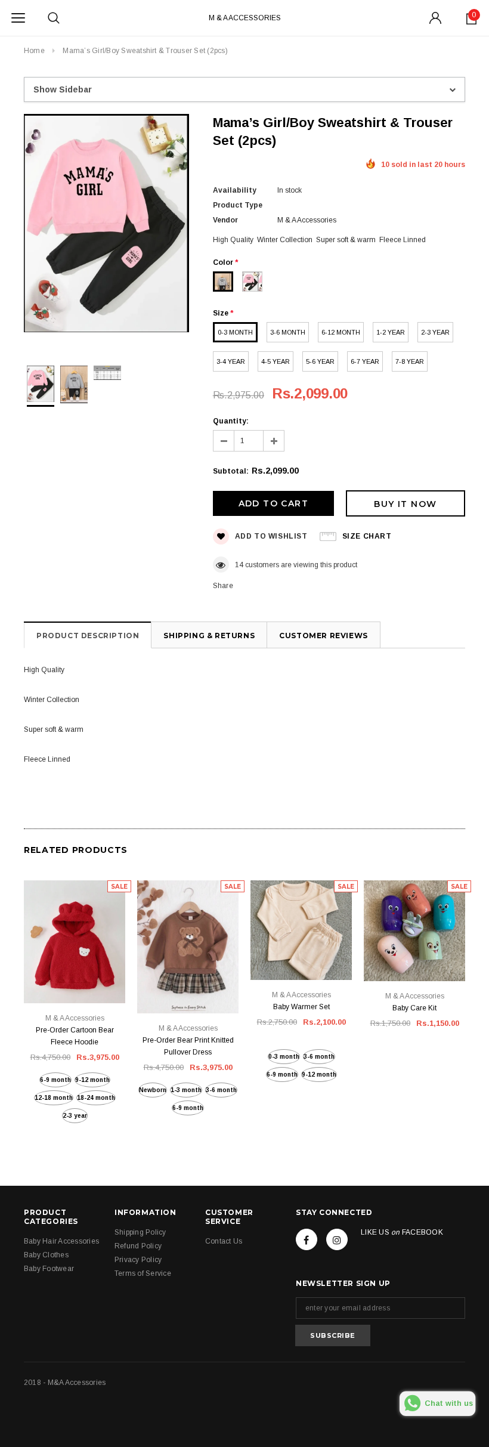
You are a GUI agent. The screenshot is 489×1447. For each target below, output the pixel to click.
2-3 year (435, 332)
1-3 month (186, 1090)
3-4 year (230, 361)
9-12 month (92, 1080)
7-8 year (409, 361)
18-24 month (96, 1097)
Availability (234, 190)
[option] (106, 225)
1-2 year (390, 332)
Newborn (152, 1090)
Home (34, 51)
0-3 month (235, 332)
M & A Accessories (245, 18)
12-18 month (54, 1097)
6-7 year (365, 361)
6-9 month (55, 1080)
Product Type (237, 205)
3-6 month (287, 332)
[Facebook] (306, 1239)
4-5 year (275, 361)
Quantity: (231, 421)
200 (241, 565)
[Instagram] (337, 1239)
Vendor (225, 220)
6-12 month (340, 332)
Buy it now (405, 504)
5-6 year (320, 361)
